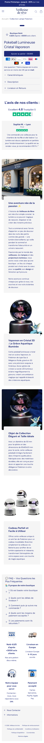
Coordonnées (31, 732)
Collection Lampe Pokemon (21, 19)
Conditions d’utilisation (32, 729)
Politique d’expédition (17, 732)
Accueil (5, 19)
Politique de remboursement (30, 725)
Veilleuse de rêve (15, 725)
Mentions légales (23, 736)
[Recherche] (35, 11)
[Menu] (3, 11)
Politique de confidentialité (15, 729)
